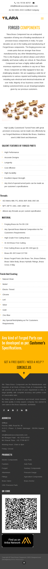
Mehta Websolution (17, 559)
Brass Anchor (29, 481)
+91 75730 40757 (23, 3)
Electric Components (10, 460)
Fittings (4, 477)
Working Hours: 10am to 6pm (13, 444)
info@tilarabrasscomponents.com (14, 435)
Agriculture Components (33, 477)
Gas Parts (28, 460)
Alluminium (6, 472)
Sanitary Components (32, 468)
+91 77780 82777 (22, 440)
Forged (4, 468)
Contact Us (24, 367)
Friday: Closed (7, 449)
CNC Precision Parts (10, 485)
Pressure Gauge (30, 472)
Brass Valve (6, 481)
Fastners (5, 464)
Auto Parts (28, 464)
